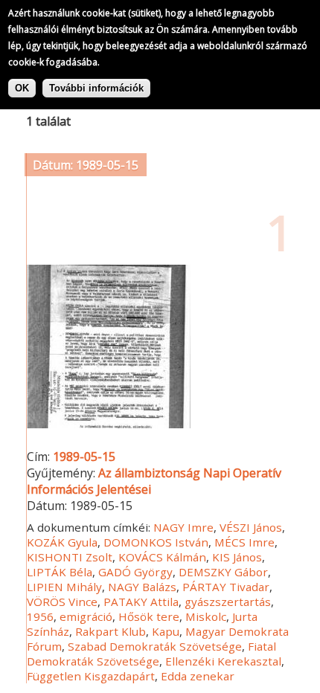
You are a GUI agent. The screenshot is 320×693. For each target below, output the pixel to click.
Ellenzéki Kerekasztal (223, 661)
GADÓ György (135, 571)
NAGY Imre (183, 527)
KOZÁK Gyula (62, 542)
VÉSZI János (251, 527)
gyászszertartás (228, 601)
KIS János (237, 556)
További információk (96, 88)
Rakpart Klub (110, 631)
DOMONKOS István (155, 542)
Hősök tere (148, 616)
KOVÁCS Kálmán (162, 556)
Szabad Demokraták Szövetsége (155, 646)
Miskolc (205, 616)
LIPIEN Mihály (64, 586)
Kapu (165, 631)
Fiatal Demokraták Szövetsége (151, 653)
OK (22, 88)
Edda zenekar (197, 675)
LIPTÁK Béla (59, 571)
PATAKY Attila (141, 601)
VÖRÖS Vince (62, 601)
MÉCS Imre (244, 542)
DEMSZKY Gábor (223, 571)
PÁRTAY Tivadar (225, 586)
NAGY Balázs (142, 586)
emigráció (86, 616)
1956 (40, 616)
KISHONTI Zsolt (69, 556)
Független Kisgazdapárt (91, 675)
